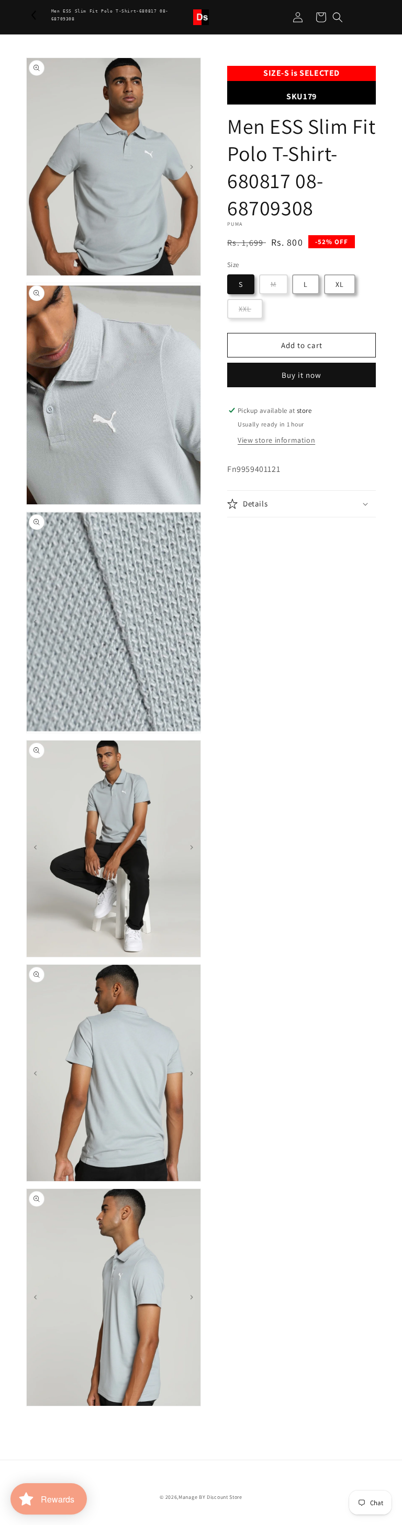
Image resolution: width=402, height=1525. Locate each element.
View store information (276, 440)
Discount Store (224, 1497)
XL (340, 284)
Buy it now (301, 375)
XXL (245, 309)
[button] (337, 17)
